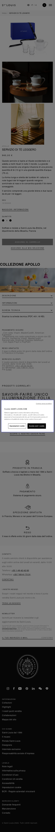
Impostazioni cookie (17, 426)
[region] (27, 416)
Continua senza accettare (44, 403)
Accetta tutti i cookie (37, 426)
